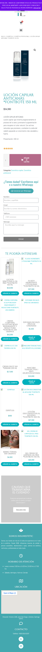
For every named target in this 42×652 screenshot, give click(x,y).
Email (5, 205)
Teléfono (7, 213)
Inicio (3, 36)
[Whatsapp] (21, 639)
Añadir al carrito (31, 338)
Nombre (6, 197)
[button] (21, 30)
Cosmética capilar (17, 170)
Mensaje (7, 222)
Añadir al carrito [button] (10, 293)
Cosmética (9, 36)
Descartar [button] (37, 8)
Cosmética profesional (21, 36)
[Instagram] (21, 646)
